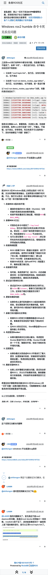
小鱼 (13, 153)
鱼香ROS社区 (15, 2)
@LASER (5, 516)
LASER (9, 487)
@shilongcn (12, 158)
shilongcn (11, 58)
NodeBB (25, 565)
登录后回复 (41, 48)
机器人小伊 (11, 186)
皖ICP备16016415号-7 (24, 563)
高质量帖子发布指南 (23, 20)
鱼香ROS (34, 565)
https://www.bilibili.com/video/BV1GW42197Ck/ (26, 169)
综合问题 (21, 37)
